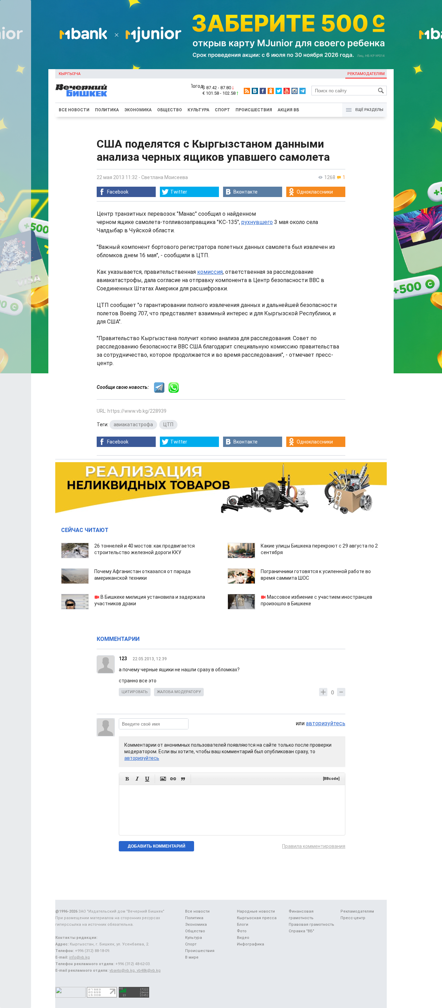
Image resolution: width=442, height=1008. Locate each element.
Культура (198, 110)
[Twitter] (279, 91)
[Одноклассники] (271, 91)
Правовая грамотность (311, 924)
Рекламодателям (366, 74)
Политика (107, 110)
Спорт (222, 110)
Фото (242, 931)
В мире (192, 957)
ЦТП (168, 424)
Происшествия (254, 110)
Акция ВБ (288, 110)
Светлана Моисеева (164, 177)
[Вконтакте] (255, 91)
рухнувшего (257, 222)
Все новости (74, 110)
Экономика (138, 110)
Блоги (242, 924)
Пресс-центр (352, 918)
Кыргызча (69, 74)
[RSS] (247, 91)
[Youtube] (287, 91)
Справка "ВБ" (301, 931)
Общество (169, 110)
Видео (243, 937)
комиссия (210, 272)
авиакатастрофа (133, 424)
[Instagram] (294, 91)
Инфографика (250, 944)
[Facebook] (263, 91)
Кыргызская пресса (257, 918)
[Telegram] (302, 91)
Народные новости (256, 911)
